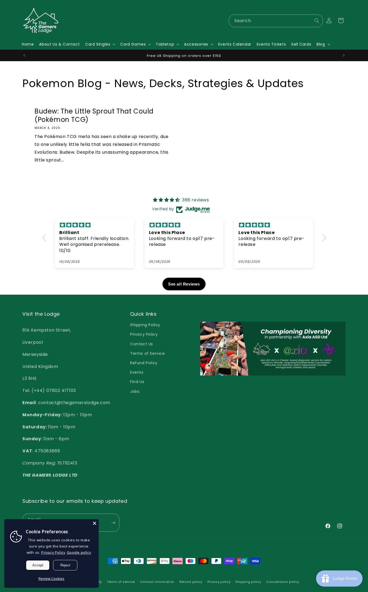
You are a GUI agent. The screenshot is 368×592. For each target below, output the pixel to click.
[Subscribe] (113, 523)
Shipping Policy (145, 325)
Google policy (79, 552)
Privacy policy (219, 582)
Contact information (157, 582)
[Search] (317, 21)
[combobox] (276, 21)
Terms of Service (147, 353)
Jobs (134, 391)
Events (137, 372)
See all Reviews (184, 284)
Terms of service (121, 582)
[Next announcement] (344, 55)
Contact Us (141, 343)
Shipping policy (248, 582)
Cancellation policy (282, 582)
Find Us (137, 381)
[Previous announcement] (24, 55)
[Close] (94, 523)
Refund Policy (144, 363)
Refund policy (190, 582)
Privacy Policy (144, 334)
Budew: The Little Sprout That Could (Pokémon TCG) (94, 115)
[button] (99, 44)
